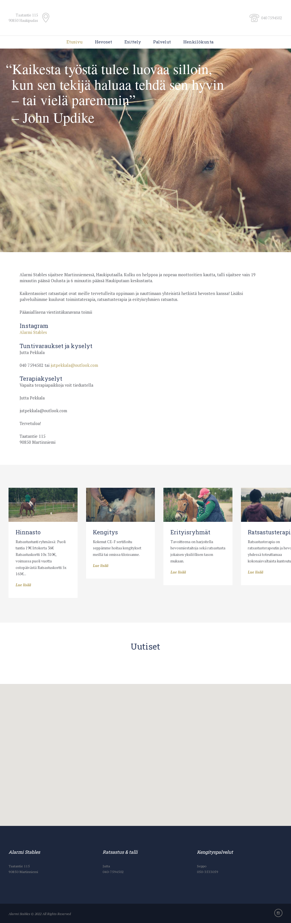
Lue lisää (23, 584)
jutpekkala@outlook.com (74, 365)
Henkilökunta (198, 42)
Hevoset (103, 42)
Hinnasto (28, 532)
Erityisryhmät (190, 532)
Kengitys (105, 532)
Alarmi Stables (33, 332)
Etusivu (74, 42)
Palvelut (162, 42)
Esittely (132, 42)
